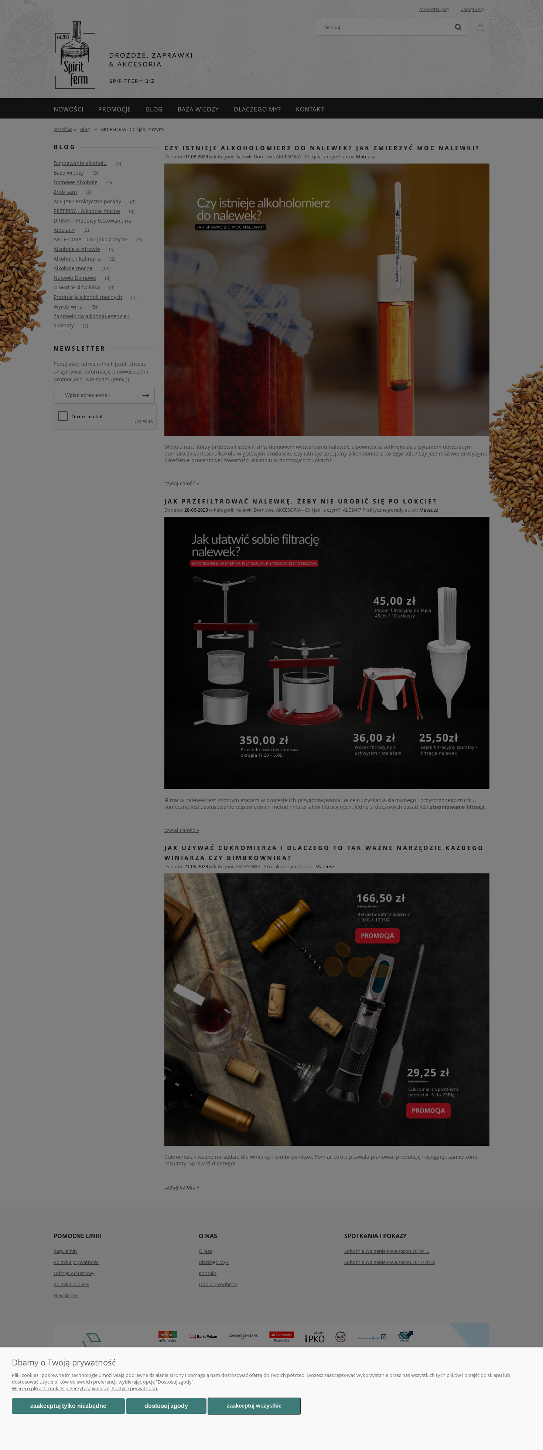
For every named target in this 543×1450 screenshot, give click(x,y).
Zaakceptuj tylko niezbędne (68, 1406)
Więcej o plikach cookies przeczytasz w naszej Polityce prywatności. (85, 1388)
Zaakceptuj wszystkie (254, 1406)
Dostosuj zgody (166, 1406)
